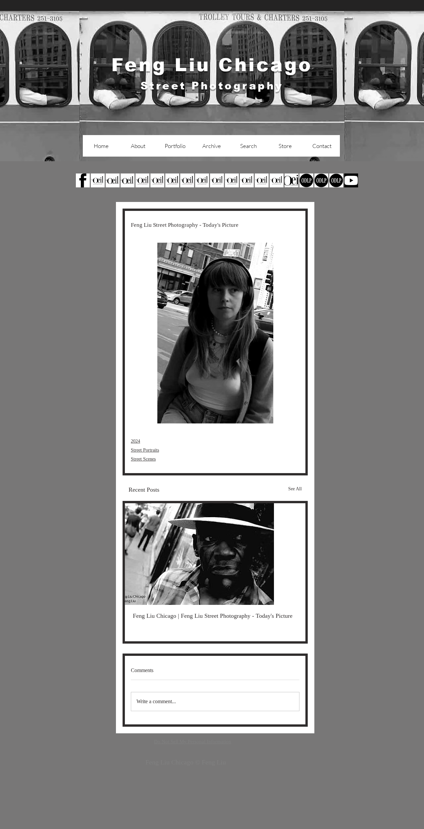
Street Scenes (143, 459)
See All (295, 488)
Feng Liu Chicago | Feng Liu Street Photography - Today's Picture (212, 615)
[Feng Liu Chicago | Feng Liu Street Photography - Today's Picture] (215, 554)
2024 (135, 441)
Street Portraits (145, 450)
